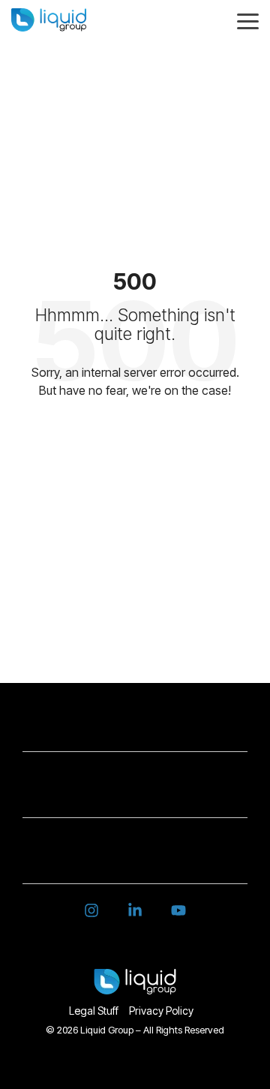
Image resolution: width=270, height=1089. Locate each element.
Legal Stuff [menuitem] (93, 1010)
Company (127, 794)
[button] (248, 20)
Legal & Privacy (127, 860)
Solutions (127, 728)
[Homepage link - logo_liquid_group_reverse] (135, 986)
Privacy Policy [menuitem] (161, 1010)
